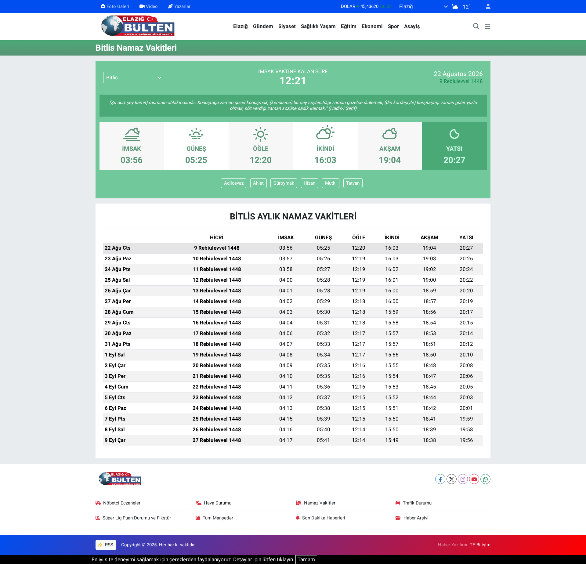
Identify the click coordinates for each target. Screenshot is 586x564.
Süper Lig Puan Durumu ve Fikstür (137, 518)
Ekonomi (372, 26)
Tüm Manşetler (218, 518)
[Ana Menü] (487, 27)
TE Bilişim (480, 545)
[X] (452, 479)
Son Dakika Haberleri (323, 518)
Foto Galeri (118, 6)
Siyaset (287, 26)
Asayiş (412, 26)
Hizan (309, 183)
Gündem (263, 26)
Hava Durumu (217, 503)
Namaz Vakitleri (320, 503)
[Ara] (476, 27)
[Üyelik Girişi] (485, 6)
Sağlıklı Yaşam (318, 26)
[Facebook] (440, 479)
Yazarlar (182, 6)
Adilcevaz (234, 183)
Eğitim (348, 26)
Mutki (331, 183)
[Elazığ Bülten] (139, 25)
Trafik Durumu (417, 503)
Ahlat (258, 183)
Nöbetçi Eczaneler (121, 503)
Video (152, 6)
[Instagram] (463, 479)
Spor (393, 26)
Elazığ (240, 26)
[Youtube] (474, 479)
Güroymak (283, 183)
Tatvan (353, 183)
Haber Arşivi (416, 518)
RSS (108, 545)
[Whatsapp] (485, 479)
